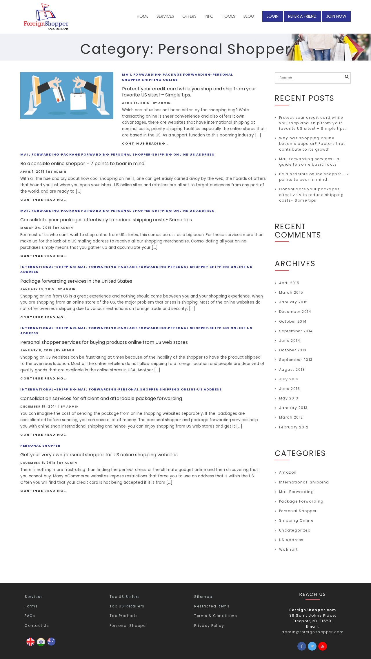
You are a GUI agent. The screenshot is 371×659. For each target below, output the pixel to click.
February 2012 (294, 427)
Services (34, 596)
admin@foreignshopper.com (312, 631)
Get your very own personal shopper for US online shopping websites (99, 454)
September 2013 (296, 359)
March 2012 (291, 417)
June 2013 (289, 388)
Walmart (288, 549)
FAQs (30, 615)
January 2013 (293, 407)
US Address (202, 154)
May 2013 (289, 398)
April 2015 (289, 282)
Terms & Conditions (215, 615)
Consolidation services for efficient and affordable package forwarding (101, 398)
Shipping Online (160, 79)
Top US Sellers (125, 596)
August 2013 (292, 369)
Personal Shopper (131, 154)
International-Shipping (48, 266)
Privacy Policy (209, 625)
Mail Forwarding (141, 74)
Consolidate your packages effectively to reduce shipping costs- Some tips (106, 219)
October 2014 (293, 321)
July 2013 (289, 379)
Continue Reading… (145, 143)
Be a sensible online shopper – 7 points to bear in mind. (82, 163)
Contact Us (37, 625)
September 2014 (296, 330)
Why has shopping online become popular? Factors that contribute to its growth (312, 143)
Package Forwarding (187, 74)
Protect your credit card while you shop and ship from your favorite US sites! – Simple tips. (189, 91)
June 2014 (290, 340)
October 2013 (293, 350)
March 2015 (291, 292)
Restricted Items (212, 606)
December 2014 (295, 311)
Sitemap (203, 596)
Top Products (124, 615)
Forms (31, 606)
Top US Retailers (127, 606)
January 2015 (293, 302)
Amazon (288, 472)
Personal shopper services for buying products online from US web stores (104, 342)
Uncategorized (295, 530)
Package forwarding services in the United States (76, 281)
